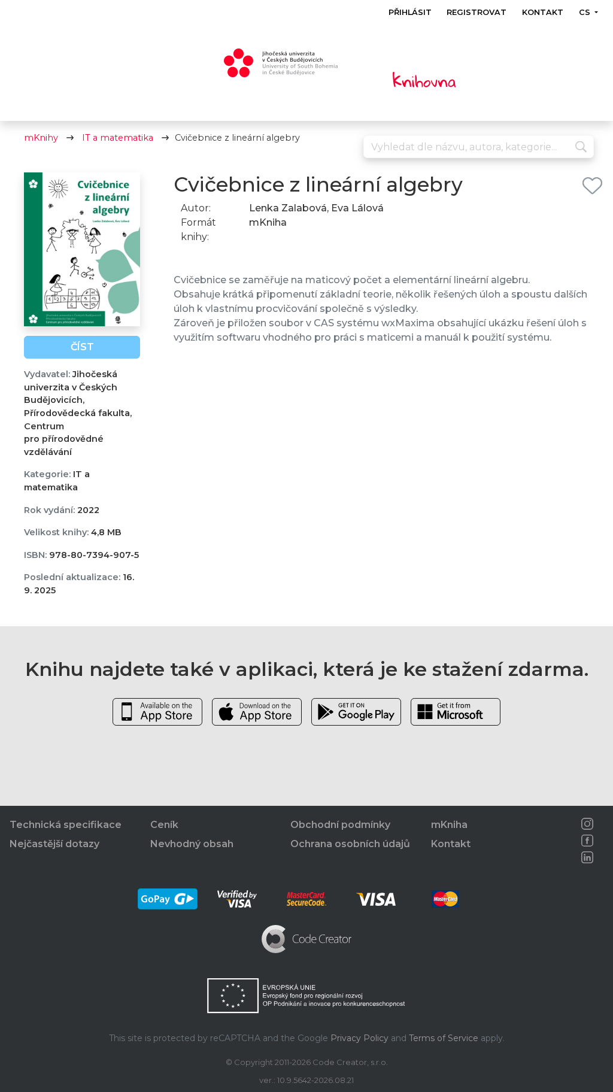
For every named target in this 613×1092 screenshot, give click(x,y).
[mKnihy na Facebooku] (587, 841)
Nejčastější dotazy (54, 844)
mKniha (449, 824)
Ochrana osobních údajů (350, 844)
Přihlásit (410, 12)
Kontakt (542, 12)
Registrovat (477, 12)
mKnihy (41, 137)
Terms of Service (443, 1038)
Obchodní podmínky (340, 824)
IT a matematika (117, 137)
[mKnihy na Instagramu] (587, 824)
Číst (82, 347)
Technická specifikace (66, 824)
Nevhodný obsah (191, 844)
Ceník (164, 824)
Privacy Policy (359, 1038)
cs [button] (586, 12)
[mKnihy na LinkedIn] (587, 857)
